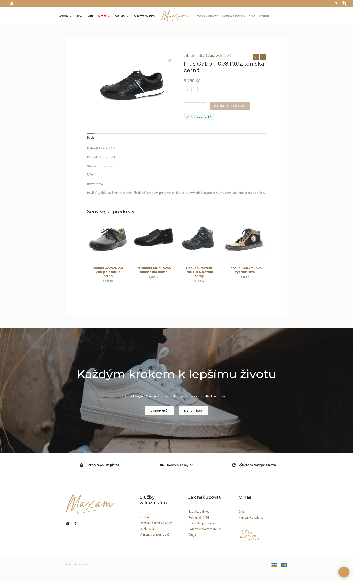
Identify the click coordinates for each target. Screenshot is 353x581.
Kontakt (145, 517)
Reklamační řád (198, 517)
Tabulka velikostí (199, 512)
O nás (242, 512)
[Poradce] (343, 572)
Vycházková (223, 56)
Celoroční (190, 56)
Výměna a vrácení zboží (155, 535)
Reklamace (147, 529)
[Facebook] (67, 524)
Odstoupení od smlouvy (156, 523)
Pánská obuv (206, 56)
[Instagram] (75, 524)
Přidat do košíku (230, 106)
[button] (336, 3)
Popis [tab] (90, 138)
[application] (70, 16)
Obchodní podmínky (202, 523)
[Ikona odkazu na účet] (12, 3)
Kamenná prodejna (251, 517)
